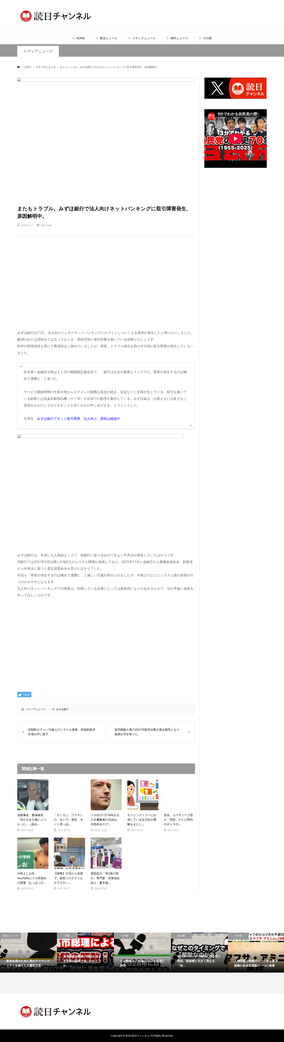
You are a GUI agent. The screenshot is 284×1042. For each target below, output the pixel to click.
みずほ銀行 (62, 709)
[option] (28, 953)
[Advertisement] (106, 287)
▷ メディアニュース (142, 38)
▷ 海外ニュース (177, 38)
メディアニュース (38, 51)
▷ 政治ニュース (106, 38)
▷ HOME (78, 38)
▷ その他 (205, 38)
